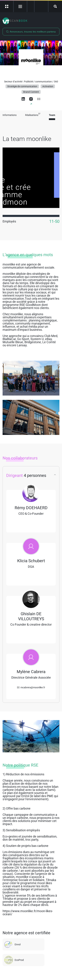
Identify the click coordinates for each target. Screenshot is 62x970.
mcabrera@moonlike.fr (32, 687)
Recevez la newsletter (41, 6)
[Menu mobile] (7, 6)
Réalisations (32, 115)
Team (52, 115)
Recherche (55, 6)
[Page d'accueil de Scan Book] (31, 20)
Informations (10, 115)
